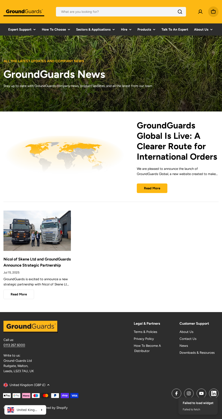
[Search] (180, 11)
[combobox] (121, 11)
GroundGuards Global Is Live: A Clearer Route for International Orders (177, 141)
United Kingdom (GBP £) (27, 385)
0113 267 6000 (14, 345)
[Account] (200, 11)
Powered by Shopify (53, 408)
